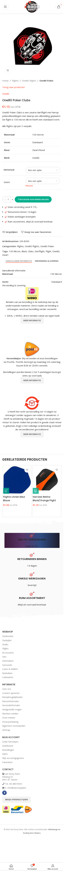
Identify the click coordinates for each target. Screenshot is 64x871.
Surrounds (7, 665)
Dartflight (40, 251)
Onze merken (8, 717)
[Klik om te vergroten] (7, 70)
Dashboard (7, 745)
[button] (6, 491)
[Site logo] (32, 6)
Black (24, 251)
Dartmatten (8, 660)
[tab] (19, 261)
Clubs (30, 251)
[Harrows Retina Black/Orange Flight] (47, 480)
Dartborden (7, 636)
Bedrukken (7, 673)
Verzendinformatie (11, 705)
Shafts (5, 644)
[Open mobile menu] (5, 7)
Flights (15, 80)
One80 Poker (46, 80)
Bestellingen (8, 749)
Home (5, 80)
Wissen (29, 185)
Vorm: (7, 182)
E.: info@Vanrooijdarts (15, 787)
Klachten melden (10, 713)
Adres (5, 753)
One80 (5, 93)
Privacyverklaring (10, 721)
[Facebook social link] (4, 793)
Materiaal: (9, 169)
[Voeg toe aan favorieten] (27, 470)
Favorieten (7, 762)
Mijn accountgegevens (13, 758)
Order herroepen (10, 741)
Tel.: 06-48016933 (13, 783)
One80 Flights (29, 80)
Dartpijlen (7, 640)
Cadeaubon (7, 677)
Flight (48, 251)
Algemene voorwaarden (13, 725)
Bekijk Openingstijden (16, 799)
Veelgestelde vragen (12, 709)
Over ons (6, 689)
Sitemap (6, 730)
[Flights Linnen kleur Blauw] (17, 480)
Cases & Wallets (10, 669)
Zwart (5, 254)
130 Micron (14, 251)
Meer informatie (32, 320)
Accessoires (8, 652)
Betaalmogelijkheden (12, 697)
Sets (4, 656)
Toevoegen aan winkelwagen (33, 199)
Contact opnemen (11, 693)
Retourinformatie (10, 701)
